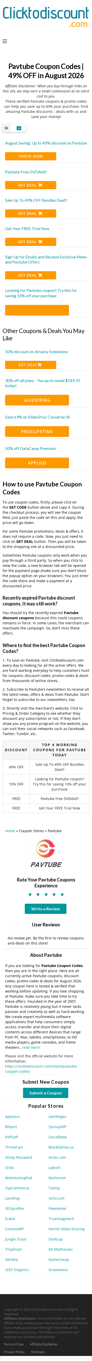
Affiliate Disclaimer (44, 1344)
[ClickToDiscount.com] (46, 16)
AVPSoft (11, 1137)
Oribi (9, 1167)
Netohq (11, 1259)
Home (10, 830)
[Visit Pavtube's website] (46, 852)
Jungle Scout (15, 1239)
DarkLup (56, 1239)
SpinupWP (57, 1126)
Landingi (12, 1198)
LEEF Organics (17, 1269)
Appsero (12, 1116)
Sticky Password (18, 1157)
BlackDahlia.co (61, 1147)
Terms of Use (14, 1344)
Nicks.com (57, 1157)
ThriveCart (14, 1147)
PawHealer (58, 1208)
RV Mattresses (61, 1249)
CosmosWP (14, 1228)
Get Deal (28, 185)
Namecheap (59, 1259)
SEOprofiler (15, 1208)
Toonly (54, 1188)
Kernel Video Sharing (67, 1228)
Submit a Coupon (45, 1092)
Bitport (11, 1126)
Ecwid (10, 1218)
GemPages (57, 1116)
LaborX (54, 1167)
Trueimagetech (61, 1218)
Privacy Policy (14, 1352)
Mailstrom (57, 1177)
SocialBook (58, 1137)
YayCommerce (17, 1188)
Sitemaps (38, 1352)
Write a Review (45, 908)
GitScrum (56, 1198)
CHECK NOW (31, 156)
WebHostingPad (18, 1177)
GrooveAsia (58, 1269)
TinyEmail (13, 1249)
